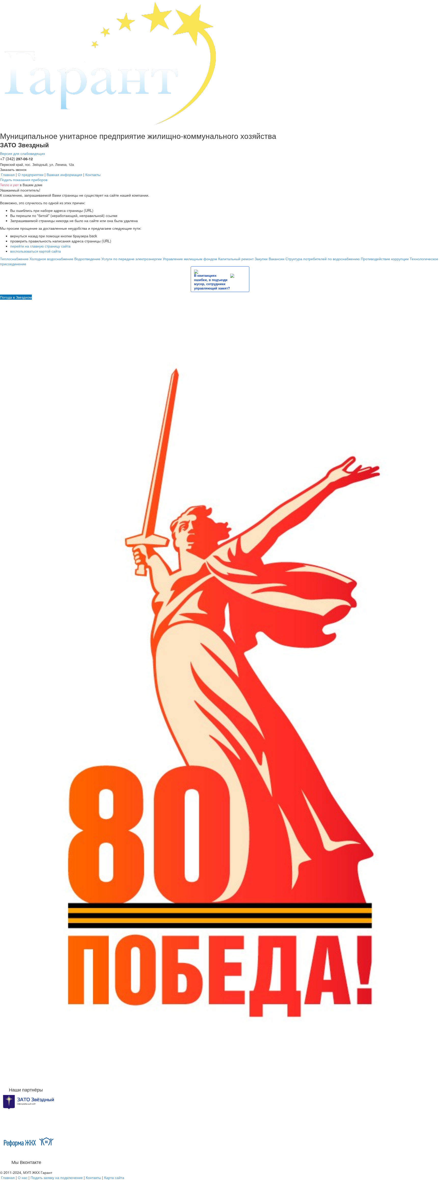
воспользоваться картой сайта (35, 251)
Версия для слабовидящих (22, 153)
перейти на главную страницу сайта (40, 246)
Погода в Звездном (16, 297)
